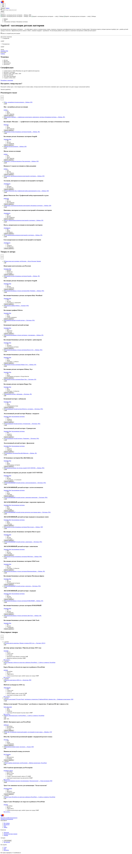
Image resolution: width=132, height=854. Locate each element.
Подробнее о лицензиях (7, 80)
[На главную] (2, 2)
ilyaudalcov (6, 770)
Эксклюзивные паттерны (18, 416)
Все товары (7, 823)
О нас (5, 847)
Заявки (7, 8)
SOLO (11, 770)
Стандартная (5, 38)
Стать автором (7, 840)
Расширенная (5, 44)
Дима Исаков (7, 687)
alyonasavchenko (8, 788)
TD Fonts (6, 739)
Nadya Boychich (8, 707)
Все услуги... (7, 659)
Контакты (6, 850)
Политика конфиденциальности (9, 817)
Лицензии (6, 832)
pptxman (6, 670)
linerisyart (6, 124)
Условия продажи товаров (10, 834)
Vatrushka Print (7, 139)
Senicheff (6, 650)
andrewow (6, 725)
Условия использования (7, 819)
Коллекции (6, 824)
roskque (5, 110)
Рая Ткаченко (7, 754)
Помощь (6, 835)
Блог (5, 826)
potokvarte (6, 198)
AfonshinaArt (7, 183)
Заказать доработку (8, 115)
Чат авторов (7, 842)
